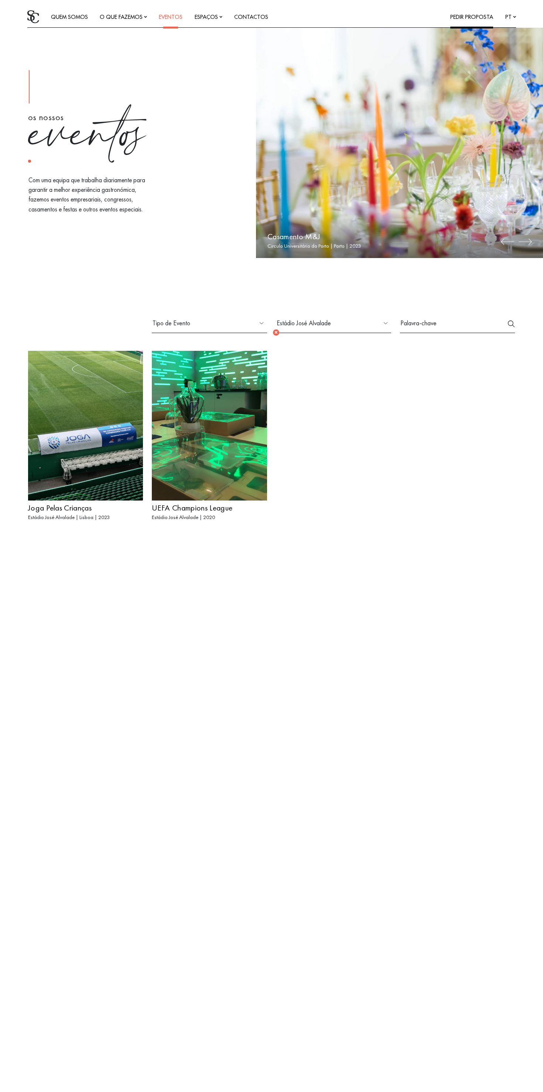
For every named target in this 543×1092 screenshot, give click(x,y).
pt (509, 17)
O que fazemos (122, 17)
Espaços (207, 17)
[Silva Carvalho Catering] (33, 16)
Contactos (251, 17)
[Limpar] (276, 332)
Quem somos (69, 17)
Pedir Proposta (471, 17)
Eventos (170, 17)
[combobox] (204, 323)
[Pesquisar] (511, 323)
